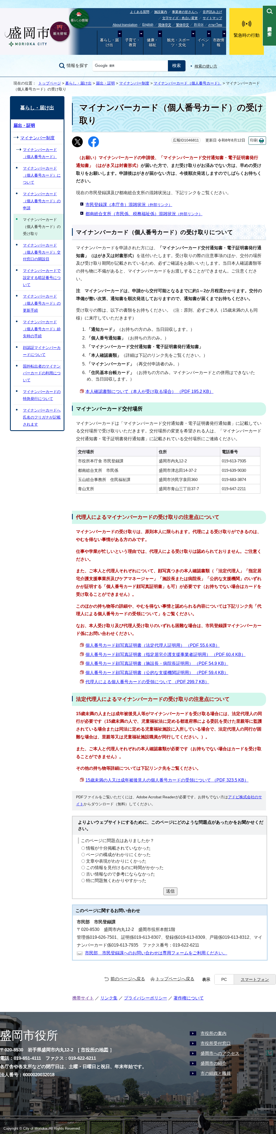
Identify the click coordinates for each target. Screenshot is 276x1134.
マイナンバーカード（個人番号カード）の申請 (42, 201)
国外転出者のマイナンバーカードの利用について (42, 373)
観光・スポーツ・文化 (178, 42)
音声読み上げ (212, 12)
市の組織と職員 (216, 1073)
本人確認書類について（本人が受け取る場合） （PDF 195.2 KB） (149, 391)
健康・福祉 (152, 42)
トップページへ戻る (175, 979)
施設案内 (160, 12)
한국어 (198, 24)
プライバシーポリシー (145, 998)
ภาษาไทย (215, 25)
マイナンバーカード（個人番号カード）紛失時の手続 (42, 329)
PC (224, 979)
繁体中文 (182, 25)
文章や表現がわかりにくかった (116, 861)
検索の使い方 (206, 66)
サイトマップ (212, 18)
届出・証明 (105, 83)
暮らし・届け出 (109, 42)
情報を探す (77, 65)
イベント (203, 42)
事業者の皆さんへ (185, 12)
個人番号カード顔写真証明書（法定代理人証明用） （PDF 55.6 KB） (152, 645)
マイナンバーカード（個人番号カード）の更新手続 (42, 303)
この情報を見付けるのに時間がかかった (125, 867)
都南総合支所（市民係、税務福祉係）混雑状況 (143, 213)
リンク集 (109, 998)
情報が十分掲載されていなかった (118, 848)
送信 (170, 891)
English (147, 24)
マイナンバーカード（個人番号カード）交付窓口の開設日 (42, 252)
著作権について (189, 998)
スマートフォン (255, 979)
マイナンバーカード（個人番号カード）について (42, 175)
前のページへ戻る (128, 979)
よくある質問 (139, 12)
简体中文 (164, 25)
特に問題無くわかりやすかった (116, 880)
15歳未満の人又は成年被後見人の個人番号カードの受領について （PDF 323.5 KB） (167, 780)
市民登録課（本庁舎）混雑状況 (128, 204)
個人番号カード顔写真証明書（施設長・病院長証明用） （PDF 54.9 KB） (156, 663)
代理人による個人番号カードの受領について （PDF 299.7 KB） (147, 681)
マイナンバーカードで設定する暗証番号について (42, 277)
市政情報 (218, 42)
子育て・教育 (132, 42)
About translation (125, 25)
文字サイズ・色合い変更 (180, 18)
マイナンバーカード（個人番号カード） (188, 83)
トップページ (49, 83)
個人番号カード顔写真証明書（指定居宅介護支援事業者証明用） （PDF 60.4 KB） (165, 654)
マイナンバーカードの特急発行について (42, 395)
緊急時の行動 (247, 35)
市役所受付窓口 (216, 1043)
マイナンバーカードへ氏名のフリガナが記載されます (42, 417)
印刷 (254, 140)
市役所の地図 (94, 1049)
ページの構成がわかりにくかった (118, 854)
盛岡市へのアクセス (220, 1053)
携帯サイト (83, 998)
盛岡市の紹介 (213, 1063)
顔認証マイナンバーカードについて (42, 351)
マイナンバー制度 (134, 83)
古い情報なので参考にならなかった (120, 874)
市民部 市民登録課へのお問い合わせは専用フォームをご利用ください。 (156, 953)
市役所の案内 (213, 1033)
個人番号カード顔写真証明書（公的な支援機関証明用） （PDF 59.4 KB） (156, 672)
